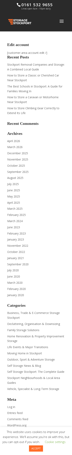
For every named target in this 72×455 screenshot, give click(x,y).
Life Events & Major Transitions (27, 347)
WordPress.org (16, 425)
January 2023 (15, 239)
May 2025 (13, 196)
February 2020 (16, 289)
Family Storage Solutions (23, 330)
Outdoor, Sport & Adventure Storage (31, 359)
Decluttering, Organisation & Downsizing (33, 324)
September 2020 (18, 264)
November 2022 (17, 246)
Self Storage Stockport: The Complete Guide (35, 372)
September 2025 (18, 172)
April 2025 (13, 202)
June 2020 (13, 276)
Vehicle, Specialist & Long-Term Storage (33, 389)
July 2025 (13, 184)
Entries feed (15, 413)
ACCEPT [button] (36, 448)
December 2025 (17, 153)
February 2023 (16, 233)
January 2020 (15, 295)
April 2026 (13, 141)
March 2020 (15, 283)
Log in (11, 407)
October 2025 (16, 165)
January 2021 (15, 258)
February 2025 (16, 215)
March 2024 (15, 221)
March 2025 (15, 208)
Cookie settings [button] (55, 442)
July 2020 (13, 270)
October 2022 (16, 252)
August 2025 (15, 178)
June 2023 (13, 227)
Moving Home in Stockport (24, 353)
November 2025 (17, 159)
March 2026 (15, 147)
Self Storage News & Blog (24, 366)
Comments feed (17, 419)
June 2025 (13, 190)
